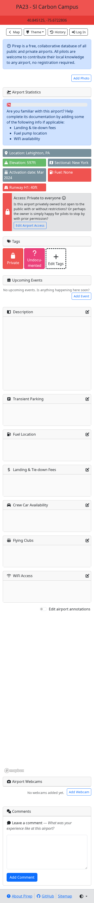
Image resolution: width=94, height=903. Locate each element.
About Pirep (22, 896)
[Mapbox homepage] (14, 770)
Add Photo (81, 78)
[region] (47, 692)
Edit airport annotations (69, 609)
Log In (81, 32)
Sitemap (65, 896)
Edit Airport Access (30, 225)
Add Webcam (79, 792)
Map (16, 32)
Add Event (81, 296)
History (60, 32)
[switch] (43, 609)
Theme (36, 32)
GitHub (48, 896)
